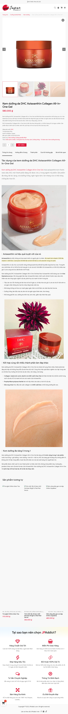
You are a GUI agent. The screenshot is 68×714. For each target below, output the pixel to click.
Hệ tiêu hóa (12, 611)
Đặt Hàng (21, 145)
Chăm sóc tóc (60, 611)
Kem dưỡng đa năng (54, 139)
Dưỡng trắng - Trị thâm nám (40, 139)
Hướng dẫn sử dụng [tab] (21, 152)
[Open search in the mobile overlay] (55, 8)
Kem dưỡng (26, 14)
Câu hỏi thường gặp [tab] (46, 152)
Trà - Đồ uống (5, 611)
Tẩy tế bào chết (27, 611)
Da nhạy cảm (28, 139)
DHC (12, 129)
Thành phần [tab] (33, 152)
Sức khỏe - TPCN (19, 611)
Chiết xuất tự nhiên (10, 139)
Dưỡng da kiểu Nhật (15, 14)
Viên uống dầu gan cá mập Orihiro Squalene (54, 615)
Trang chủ (5, 14)
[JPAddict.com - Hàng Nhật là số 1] (11, 7)
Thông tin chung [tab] (7, 152)
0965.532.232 (37, 1)
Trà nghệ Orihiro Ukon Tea (10, 614)
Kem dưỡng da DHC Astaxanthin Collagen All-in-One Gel (22, 170)
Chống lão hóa (20, 139)
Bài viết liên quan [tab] (61, 152)
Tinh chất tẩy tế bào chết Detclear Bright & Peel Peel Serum (32, 615)
